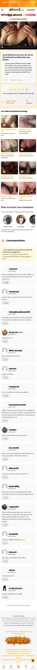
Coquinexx (14, 291)
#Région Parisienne (16, 80)
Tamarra (13, 269)
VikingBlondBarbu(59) (19, 312)
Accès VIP (18, 667)
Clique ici (18, 212)
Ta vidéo (11, 668)
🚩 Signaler (29, 102)
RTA (17, 660)
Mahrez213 (14, 468)
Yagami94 (14, 506)
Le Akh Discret (15, 588)
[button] (33, 222)
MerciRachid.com (18, 634)
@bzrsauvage (15, 350)
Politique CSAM (7, 656)
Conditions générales (13, 652)
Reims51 (13, 552)
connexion (31, 10)
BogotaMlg (14, 486)
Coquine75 (14, 386)
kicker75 (13, 332)
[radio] (11, 90)
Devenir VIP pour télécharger (11, 102)
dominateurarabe (17, 405)
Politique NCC (20, 656)
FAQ (26, 668)
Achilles (12, 430)
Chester (12, 368)
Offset (12, 570)
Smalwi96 (13, 534)
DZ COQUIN (14, 448)
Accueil (4, 668)
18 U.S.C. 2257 (24, 654)
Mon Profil (33, 668)
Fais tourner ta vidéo (19, 19)
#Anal (5, 80)
